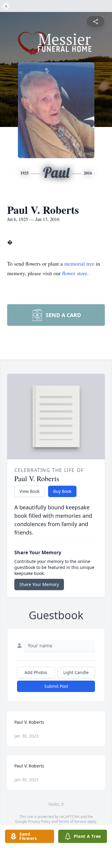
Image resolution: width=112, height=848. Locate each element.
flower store (74, 273)
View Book (29, 491)
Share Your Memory (39, 584)
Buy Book (62, 491)
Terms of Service (72, 821)
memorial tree (79, 263)
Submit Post (56, 686)
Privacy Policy (39, 821)
